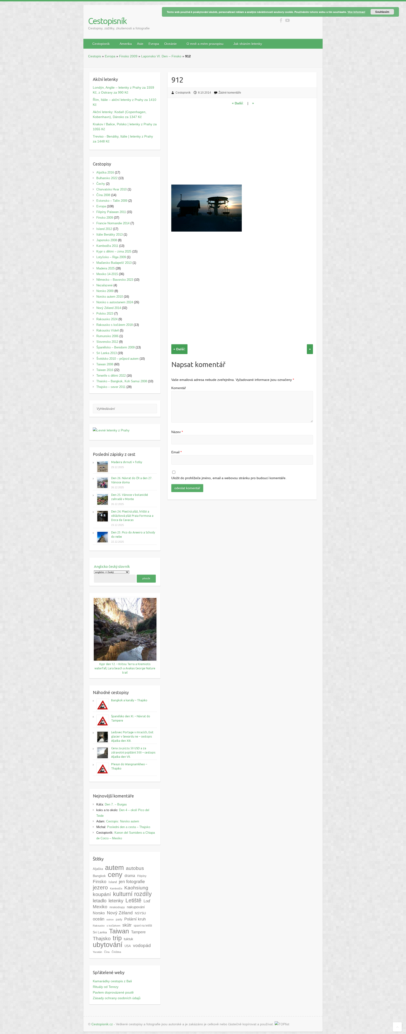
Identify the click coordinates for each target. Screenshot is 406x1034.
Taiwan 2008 (104, 364)
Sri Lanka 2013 (106, 353)
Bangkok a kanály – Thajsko (129, 700)
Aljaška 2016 (105, 172)
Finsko (99, 881)
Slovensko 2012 (107, 341)
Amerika (126, 44)
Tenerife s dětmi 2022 (111, 375)
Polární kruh (135, 919)
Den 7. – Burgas (116, 804)
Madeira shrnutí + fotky (126, 462)
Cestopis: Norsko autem (122, 821)
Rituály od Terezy (105, 987)
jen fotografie (132, 881)
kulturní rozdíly (132, 894)
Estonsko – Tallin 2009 (111, 200)
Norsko (99, 913)
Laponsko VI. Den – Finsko (161, 56)
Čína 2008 (103, 195)
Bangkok (99, 876)
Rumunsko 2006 (107, 336)
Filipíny (141, 876)
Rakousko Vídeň (107, 330)
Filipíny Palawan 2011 (111, 212)
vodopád (142, 945)
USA (128, 946)
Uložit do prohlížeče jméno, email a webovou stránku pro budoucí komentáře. (228, 478)
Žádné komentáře (230, 92)
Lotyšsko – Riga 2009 (111, 257)
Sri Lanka (100, 932)
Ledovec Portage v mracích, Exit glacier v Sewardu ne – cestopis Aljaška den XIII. (132, 736)
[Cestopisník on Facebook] (281, 20)
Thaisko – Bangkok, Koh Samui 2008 (121, 381)
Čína (106, 952)
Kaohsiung (136, 887)
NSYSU (140, 913)
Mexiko (100, 906)
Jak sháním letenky (247, 44)
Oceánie (170, 44)
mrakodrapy (117, 907)
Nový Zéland (120, 912)
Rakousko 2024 (106, 319)
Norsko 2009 (104, 291)
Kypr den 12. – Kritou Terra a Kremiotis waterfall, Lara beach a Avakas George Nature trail (124, 668)
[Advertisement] (242, 148)
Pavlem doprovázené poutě (113, 992)
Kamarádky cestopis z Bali (112, 981)
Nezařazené (104, 285)
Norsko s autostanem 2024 (114, 302)
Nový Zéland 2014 (108, 308)
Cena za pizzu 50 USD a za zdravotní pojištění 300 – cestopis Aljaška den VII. (133, 752)
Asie (140, 44)
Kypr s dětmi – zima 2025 (113, 251)
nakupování (136, 907)
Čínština (116, 952)
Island (113, 882)
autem (114, 867)
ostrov (110, 919)
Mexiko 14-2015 (107, 274)
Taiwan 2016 (104, 370)
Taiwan (119, 931)
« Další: (179, 349)
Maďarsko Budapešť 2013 (114, 262)
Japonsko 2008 (106, 240)
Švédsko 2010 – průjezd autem (117, 358)
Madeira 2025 (105, 268)
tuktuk (128, 939)
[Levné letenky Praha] (125, 430)
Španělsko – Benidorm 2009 (115, 347)
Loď (147, 901)
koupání (102, 894)
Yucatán (97, 952)
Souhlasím (382, 12)
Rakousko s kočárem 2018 (114, 325)
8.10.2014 (204, 92)
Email (176, 452)
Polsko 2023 (104, 313)
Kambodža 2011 (107, 246)
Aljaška (98, 869)
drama (130, 875)
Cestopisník (107, 21)
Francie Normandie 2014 (112, 223)
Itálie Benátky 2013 (109, 234)
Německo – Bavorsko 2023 (114, 279)
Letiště (133, 900)
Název (177, 432)
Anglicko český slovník (112, 566)
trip (117, 938)
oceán (98, 919)
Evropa (153, 44)
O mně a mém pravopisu (205, 44)
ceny (115, 874)
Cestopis (94, 56)
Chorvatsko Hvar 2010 (111, 189)
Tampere (138, 932)
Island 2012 (104, 229)
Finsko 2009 (128, 56)
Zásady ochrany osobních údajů (117, 998)
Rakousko (99, 925)
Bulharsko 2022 (106, 178)
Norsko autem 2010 (109, 296)
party (119, 919)
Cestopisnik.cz (102, 1024)
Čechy (100, 183)
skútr (127, 925)
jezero (100, 888)
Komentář (178, 388)
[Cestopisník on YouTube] (287, 20)
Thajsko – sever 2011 (110, 387)
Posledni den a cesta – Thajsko (128, 827)
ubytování (107, 944)
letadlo (99, 900)
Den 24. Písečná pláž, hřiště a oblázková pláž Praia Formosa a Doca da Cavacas (132, 515)
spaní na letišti (143, 925)
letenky (116, 900)
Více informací (356, 12)
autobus (135, 868)
